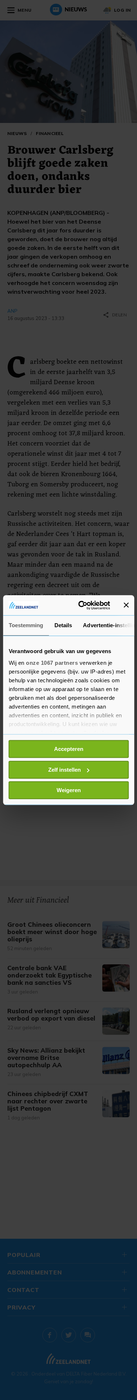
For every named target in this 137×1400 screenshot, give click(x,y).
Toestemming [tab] (25, 625)
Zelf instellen (64, 770)
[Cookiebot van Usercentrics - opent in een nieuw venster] (81, 605)
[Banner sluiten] (126, 605)
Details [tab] (63, 625)
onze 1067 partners (52, 663)
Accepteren (68, 749)
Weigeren (69, 790)
